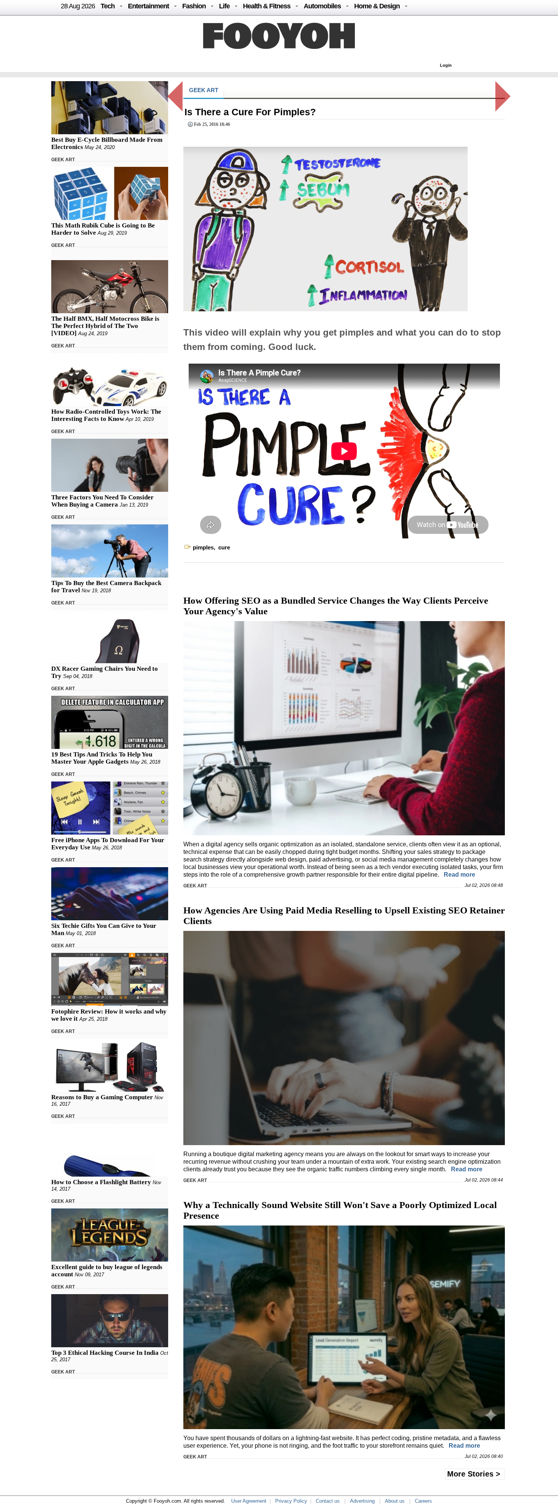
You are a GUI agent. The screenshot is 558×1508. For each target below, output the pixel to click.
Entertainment (148, 6)
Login (446, 65)
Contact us (328, 1501)
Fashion (194, 6)
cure (224, 547)
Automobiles (322, 6)
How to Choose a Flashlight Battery (101, 1182)
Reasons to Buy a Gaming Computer (102, 1097)
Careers (423, 1501)
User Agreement (248, 1501)
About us (395, 1501)
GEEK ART (63, 159)
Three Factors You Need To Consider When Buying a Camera (102, 501)
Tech (108, 6)
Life (224, 6)
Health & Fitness (266, 6)
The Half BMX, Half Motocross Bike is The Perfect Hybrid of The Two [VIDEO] (105, 326)
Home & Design (377, 6)
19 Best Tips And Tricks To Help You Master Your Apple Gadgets (101, 758)
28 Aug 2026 (78, 6)
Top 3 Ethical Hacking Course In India (105, 1352)
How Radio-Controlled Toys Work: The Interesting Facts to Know (106, 415)
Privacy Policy (291, 1501)
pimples (203, 547)
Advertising (362, 1501)
